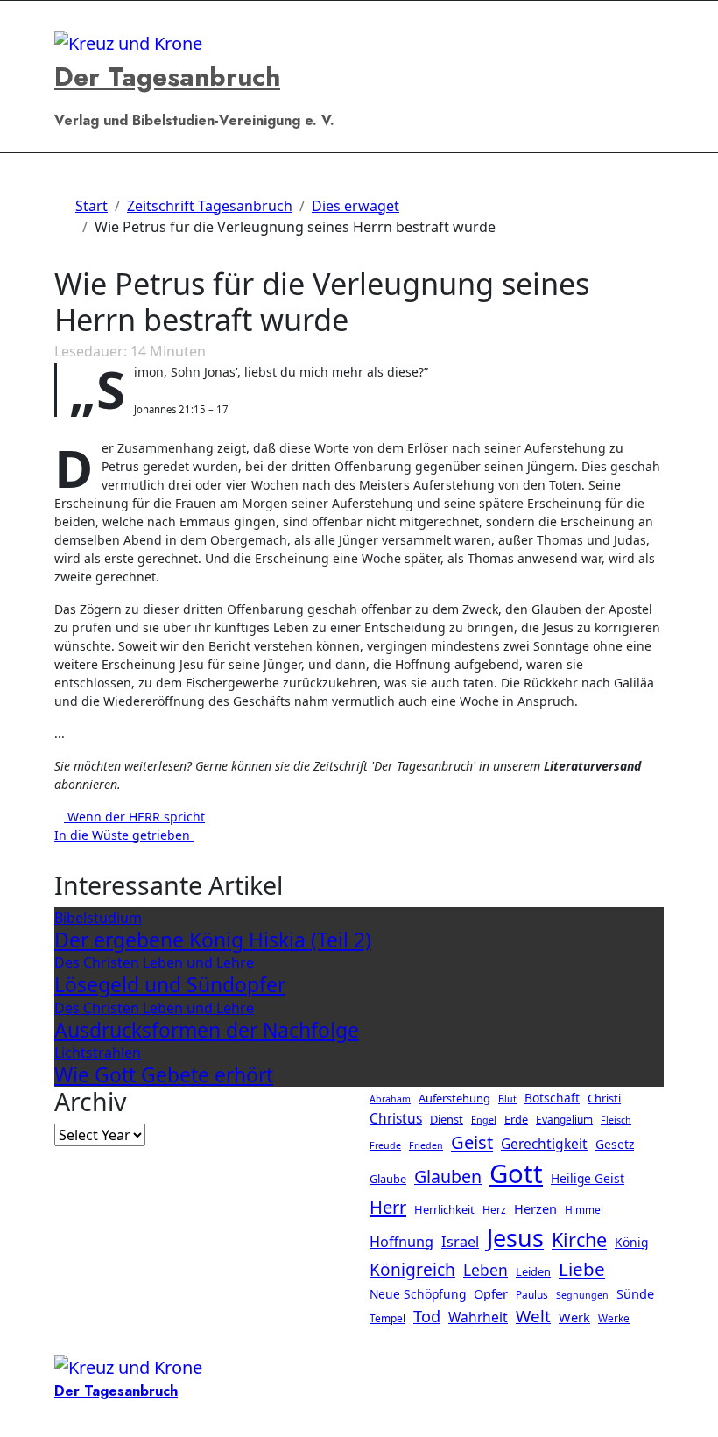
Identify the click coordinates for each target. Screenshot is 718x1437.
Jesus (515, 1238)
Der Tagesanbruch (167, 76)
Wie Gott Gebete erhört (163, 1074)
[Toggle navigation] (64, 17)
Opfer (491, 1293)
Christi (604, 1098)
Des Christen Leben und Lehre (154, 962)
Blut (507, 1099)
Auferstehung (454, 1098)
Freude (385, 1146)
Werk (574, 1317)
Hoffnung (401, 1241)
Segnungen (582, 1295)
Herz (494, 1210)
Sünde (635, 1293)
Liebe (582, 1269)
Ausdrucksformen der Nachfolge (206, 1030)
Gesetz (614, 1145)
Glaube (388, 1179)
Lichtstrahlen (97, 1052)
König (631, 1242)
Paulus (532, 1294)
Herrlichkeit (444, 1210)
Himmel (584, 1210)
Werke (614, 1318)
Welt (533, 1316)
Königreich (412, 1269)
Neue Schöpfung (418, 1294)
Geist (472, 1143)
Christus (396, 1118)
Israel (460, 1241)
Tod (426, 1316)
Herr (388, 1207)
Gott (516, 1174)
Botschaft (552, 1097)
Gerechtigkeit (544, 1144)
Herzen (535, 1209)
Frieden (426, 1146)
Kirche (579, 1239)
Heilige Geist (587, 1179)
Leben (485, 1269)
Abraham (390, 1099)
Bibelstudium (98, 917)
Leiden (533, 1271)
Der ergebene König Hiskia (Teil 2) (212, 940)
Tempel (387, 1318)
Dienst (446, 1119)
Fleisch (616, 1120)
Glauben (448, 1177)
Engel (483, 1120)
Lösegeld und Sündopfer (169, 984)
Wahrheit (478, 1317)
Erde (516, 1119)
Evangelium (564, 1119)
